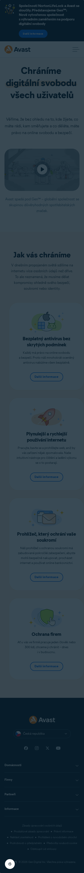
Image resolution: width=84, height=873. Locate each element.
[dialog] (42, 436)
